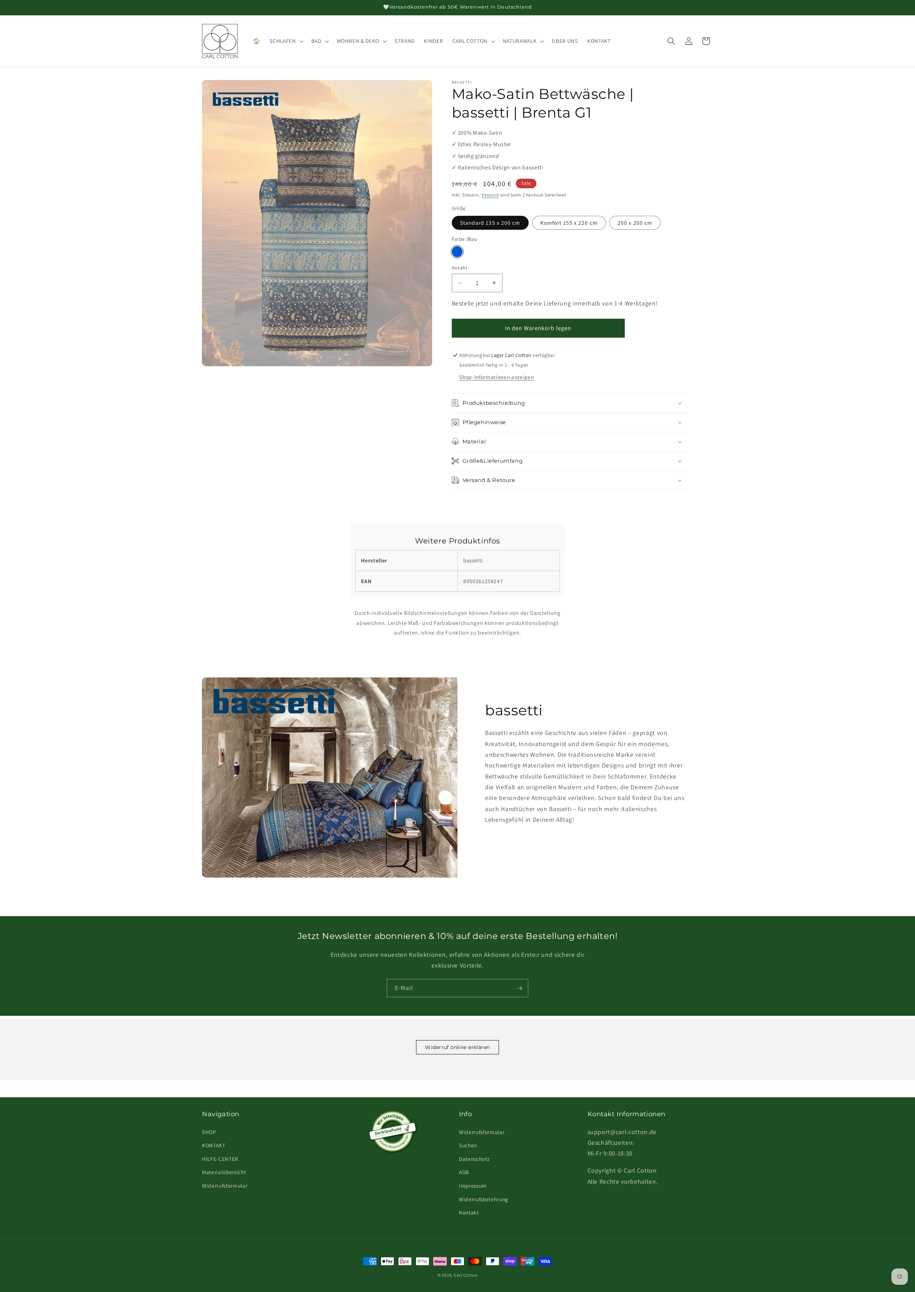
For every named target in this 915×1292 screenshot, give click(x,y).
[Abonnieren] (519, 988)
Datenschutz (474, 1158)
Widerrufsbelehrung (483, 1199)
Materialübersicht (224, 1172)
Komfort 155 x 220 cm (569, 222)
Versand (490, 195)
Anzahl (460, 267)
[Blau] (457, 251)
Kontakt (469, 1212)
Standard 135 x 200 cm (490, 222)
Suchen (468, 1145)
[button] (285, 41)
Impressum (473, 1185)
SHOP (209, 1132)
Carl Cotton (466, 1275)
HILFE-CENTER (220, 1158)
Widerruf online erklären (457, 1047)
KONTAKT (214, 1145)
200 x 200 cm (635, 222)
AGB (464, 1172)
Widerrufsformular (224, 1185)
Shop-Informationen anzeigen (496, 377)
